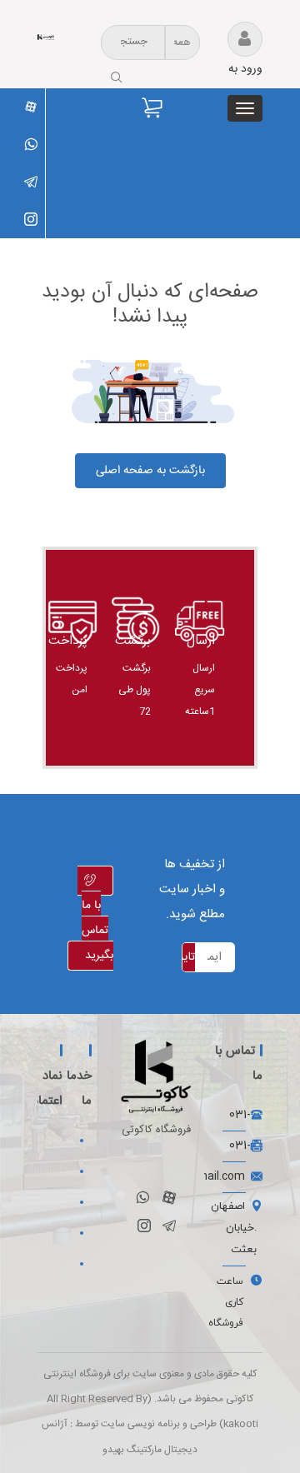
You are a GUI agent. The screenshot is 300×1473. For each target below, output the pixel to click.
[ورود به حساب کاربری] (241, 40)
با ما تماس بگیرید (97, 930)
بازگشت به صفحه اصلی (150, 471)
